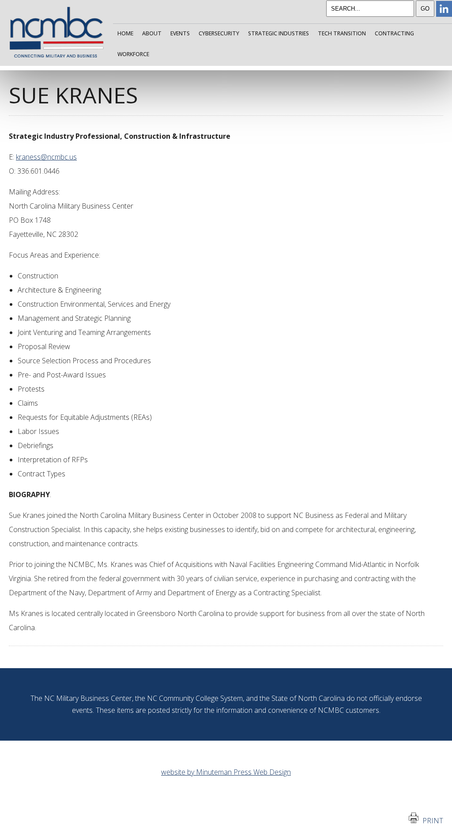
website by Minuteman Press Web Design (226, 772)
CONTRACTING (394, 33)
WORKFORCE (133, 54)
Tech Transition (342, 33)
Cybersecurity (219, 33)
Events (180, 33)
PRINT (431, 820)
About (152, 33)
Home (125, 33)
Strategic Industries (278, 33)
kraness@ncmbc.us (46, 157)
